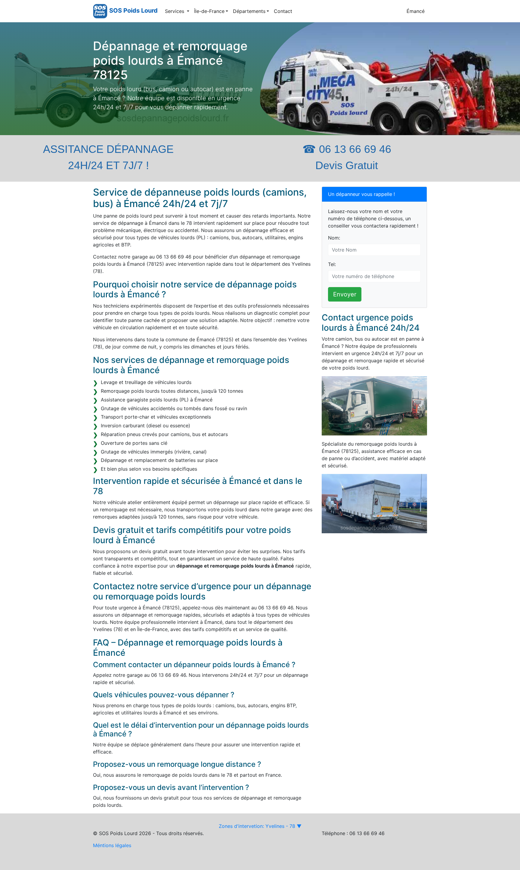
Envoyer (344, 294)
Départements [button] (249, 11)
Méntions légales (112, 845)
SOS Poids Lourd (133, 10)
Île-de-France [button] (209, 11)
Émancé (416, 11)
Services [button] (175, 11)
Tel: (332, 264)
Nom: (334, 238)
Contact (283, 11)
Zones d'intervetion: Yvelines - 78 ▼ (260, 826)
